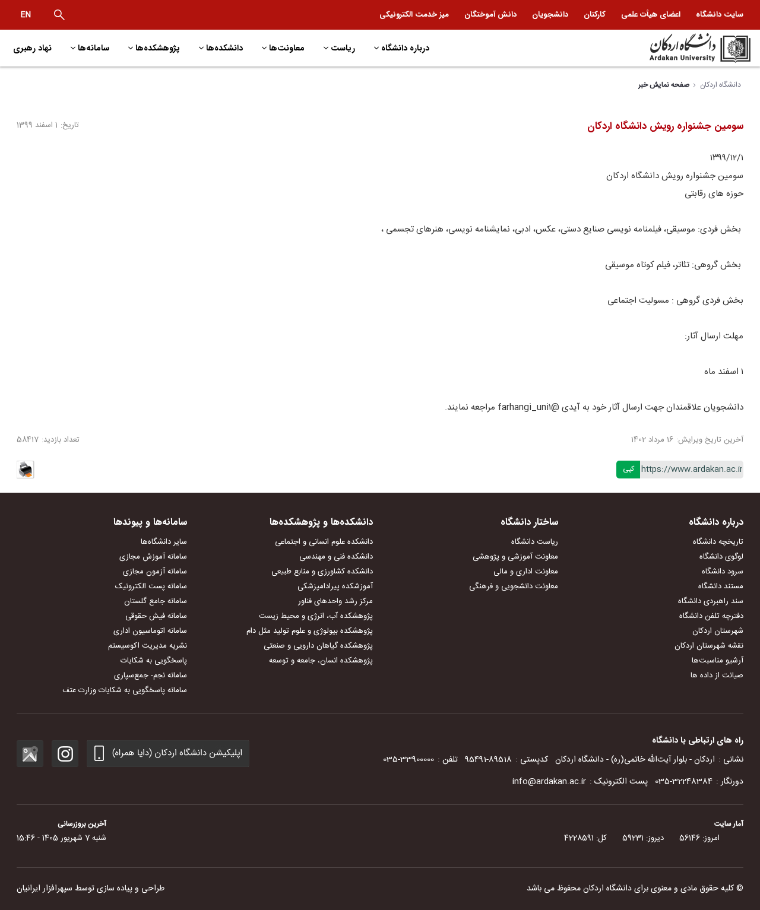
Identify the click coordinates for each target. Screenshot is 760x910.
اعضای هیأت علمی (650, 14)
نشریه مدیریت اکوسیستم (147, 645)
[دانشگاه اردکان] (662, 48)
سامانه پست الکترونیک (151, 586)
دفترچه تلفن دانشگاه (711, 616)
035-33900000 (408, 760)
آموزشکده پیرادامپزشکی (335, 586)
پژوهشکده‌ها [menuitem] (157, 48)
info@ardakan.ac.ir (549, 782)
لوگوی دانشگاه (721, 556)
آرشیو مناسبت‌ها (717, 660)
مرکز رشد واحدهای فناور (335, 601)
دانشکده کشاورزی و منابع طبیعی (322, 571)
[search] (59, 15)
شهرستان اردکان (717, 631)
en (26, 14)
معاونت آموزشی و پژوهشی (515, 556)
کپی (628, 469)
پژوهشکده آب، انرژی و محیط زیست (316, 616)
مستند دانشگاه (720, 586)
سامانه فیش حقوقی (156, 616)
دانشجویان (550, 14)
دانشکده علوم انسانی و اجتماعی (324, 541)
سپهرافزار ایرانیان (44, 889)
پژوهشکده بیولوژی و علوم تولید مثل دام (309, 631)
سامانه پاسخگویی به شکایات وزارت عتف (124, 690)
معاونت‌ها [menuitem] (287, 48)
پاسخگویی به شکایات (154, 660)
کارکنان (595, 14)
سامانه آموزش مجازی (153, 556)
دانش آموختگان (490, 14)
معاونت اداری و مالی (525, 571)
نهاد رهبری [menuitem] (32, 48)
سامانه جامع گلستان (155, 601)
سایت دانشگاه (719, 14)
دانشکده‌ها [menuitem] (224, 48)
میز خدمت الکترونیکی (414, 14)
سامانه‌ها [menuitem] (93, 48)
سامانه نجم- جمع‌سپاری (150, 675)
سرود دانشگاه (722, 571)
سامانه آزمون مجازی (155, 571)
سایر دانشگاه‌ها (164, 541)
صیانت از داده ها (717, 675)
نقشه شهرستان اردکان (708, 645)
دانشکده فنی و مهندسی (336, 556)
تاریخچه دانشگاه (718, 541)
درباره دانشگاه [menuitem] (405, 48)
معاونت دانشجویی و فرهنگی (513, 586)
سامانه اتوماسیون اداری (150, 631)
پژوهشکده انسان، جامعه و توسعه (321, 660)
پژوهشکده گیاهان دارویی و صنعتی (318, 645)
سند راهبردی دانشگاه (710, 601)
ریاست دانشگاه (534, 541)
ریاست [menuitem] (343, 48)
